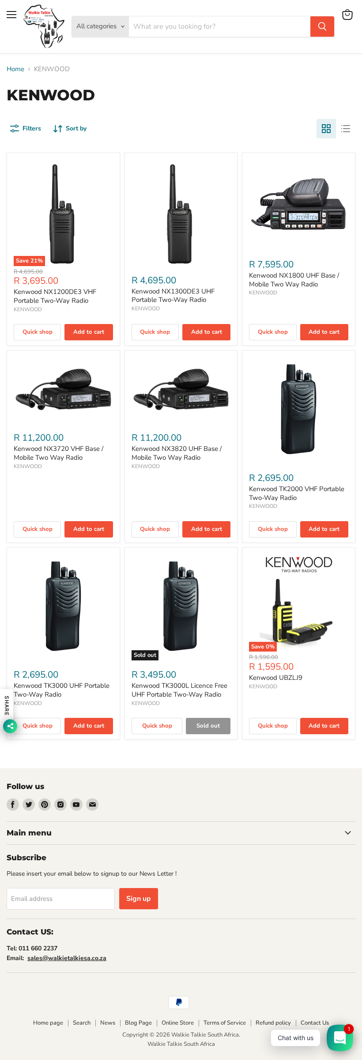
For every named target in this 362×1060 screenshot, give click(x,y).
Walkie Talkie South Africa (181, 1044)
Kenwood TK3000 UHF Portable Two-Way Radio (61, 690)
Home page (48, 1023)
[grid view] (326, 128)
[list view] (345, 128)
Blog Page (138, 1023)
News (107, 1023)
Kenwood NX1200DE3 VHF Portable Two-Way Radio (55, 296)
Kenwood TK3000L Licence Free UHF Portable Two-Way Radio (179, 690)
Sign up (138, 899)
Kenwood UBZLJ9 (275, 677)
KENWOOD (28, 309)
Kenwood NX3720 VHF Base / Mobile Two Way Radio (58, 453)
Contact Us (315, 1023)
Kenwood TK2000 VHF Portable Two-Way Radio (296, 493)
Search (81, 1023)
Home (15, 69)
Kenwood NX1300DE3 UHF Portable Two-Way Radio (173, 296)
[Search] (322, 26)
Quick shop (38, 332)
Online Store (178, 1023)
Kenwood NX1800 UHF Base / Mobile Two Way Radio (294, 280)
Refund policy (273, 1023)
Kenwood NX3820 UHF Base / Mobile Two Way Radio (177, 453)
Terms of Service (225, 1023)
